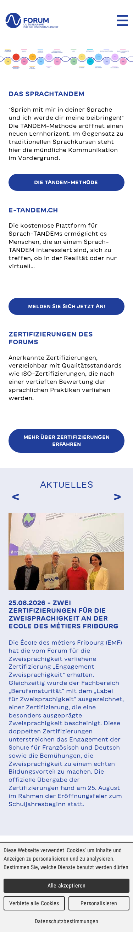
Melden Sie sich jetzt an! (66, 306)
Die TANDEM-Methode (66, 182)
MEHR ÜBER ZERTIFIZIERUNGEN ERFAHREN (66, 441)
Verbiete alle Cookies (34, 903)
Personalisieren (99, 903)
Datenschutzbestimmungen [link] (66, 921)
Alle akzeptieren (66, 885)
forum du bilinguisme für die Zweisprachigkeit (32, 20)
